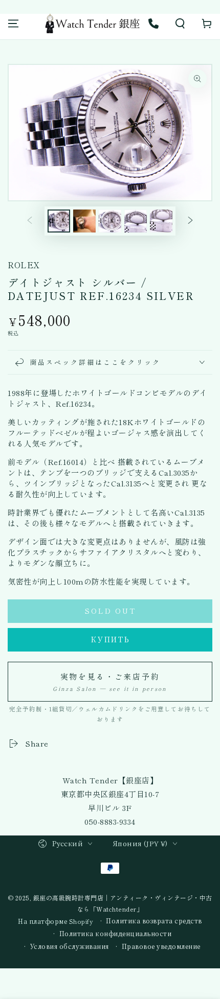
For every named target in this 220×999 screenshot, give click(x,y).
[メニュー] (13, 23)
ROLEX (24, 264)
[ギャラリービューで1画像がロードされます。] (59, 221)
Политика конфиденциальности (115, 934)
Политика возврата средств (154, 921)
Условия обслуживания (69, 946)
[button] (180, 23)
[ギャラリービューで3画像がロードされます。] (110, 221)
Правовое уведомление (161, 946)
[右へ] (190, 221)
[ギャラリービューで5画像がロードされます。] (161, 221)
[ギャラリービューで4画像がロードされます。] (135, 221)
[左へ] (29, 221)
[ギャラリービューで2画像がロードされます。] (84, 221)
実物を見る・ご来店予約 (110, 681)
